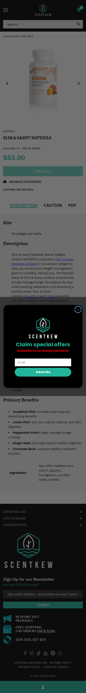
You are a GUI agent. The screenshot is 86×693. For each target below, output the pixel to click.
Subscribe (43, 372)
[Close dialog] (78, 309)
